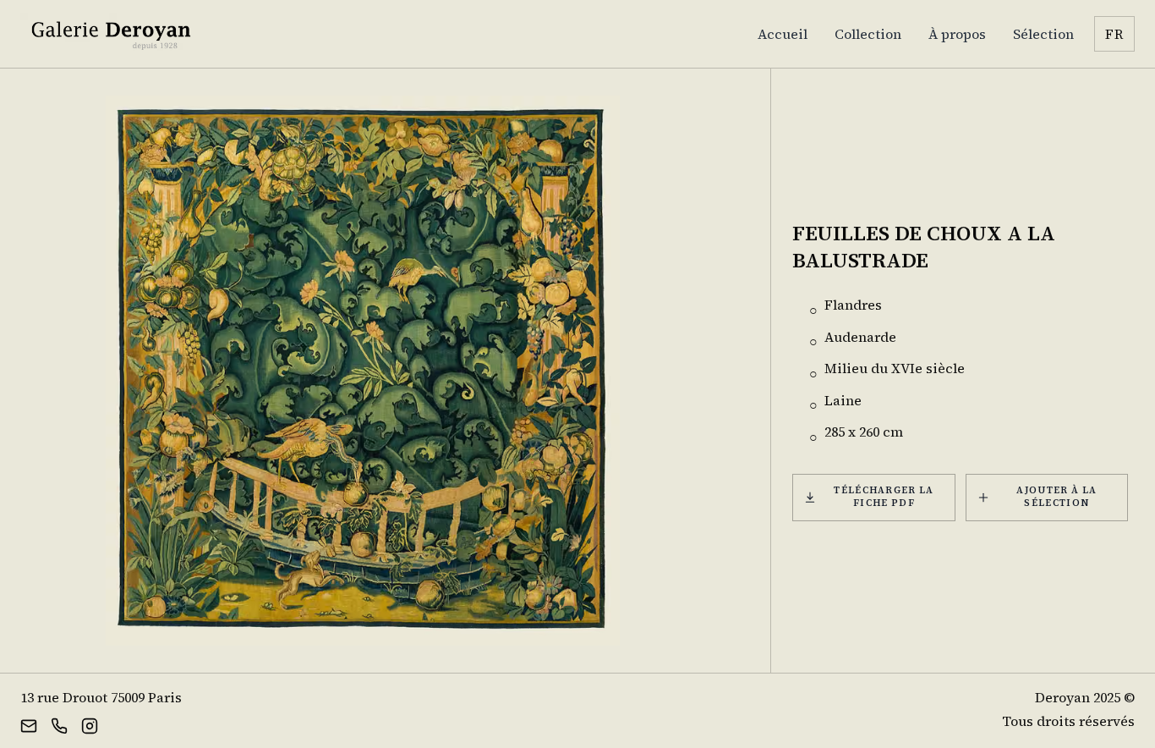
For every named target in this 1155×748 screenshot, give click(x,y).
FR (1114, 34)
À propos (957, 34)
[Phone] (59, 724)
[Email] (28, 724)
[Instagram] (89, 724)
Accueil (782, 34)
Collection (868, 34)
